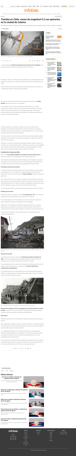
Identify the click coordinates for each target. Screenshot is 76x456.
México (37, 6)
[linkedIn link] (15, 439)
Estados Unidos (24, 6)
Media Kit (50, 440)
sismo (3, 370)
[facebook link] (11, 436)
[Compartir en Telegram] (40, 61)
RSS (25, 445)
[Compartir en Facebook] (32, 61)
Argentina (18, 6)
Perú (41, 6)
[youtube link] (11, 439)
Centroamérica (46, 6)
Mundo (51, 6)
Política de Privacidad (63, 433)
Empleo (38, 433)
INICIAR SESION (71, 6)
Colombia (30, 6)
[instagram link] (15, 436)
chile (7, 370)
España (34, 6)
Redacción (38, 432)
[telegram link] (13, 439)
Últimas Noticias (56, 6)
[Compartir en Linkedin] (37, 61)
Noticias (2, 16)
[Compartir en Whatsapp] (30, 61)
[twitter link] (13, 436)
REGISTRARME (64, 6)
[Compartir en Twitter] (35, 61)
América (25, 432)
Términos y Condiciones (63, 432)
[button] (2, 6)
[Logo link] (31, 10)
